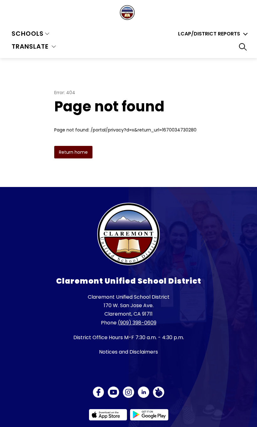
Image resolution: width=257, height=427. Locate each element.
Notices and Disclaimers (128, 351)
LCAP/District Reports (209, 33)
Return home (73, 152)
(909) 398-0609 (137, 322)
